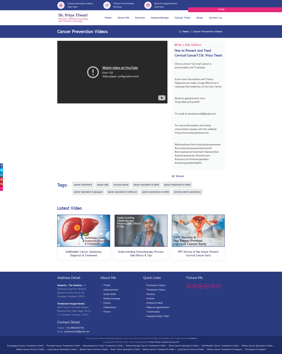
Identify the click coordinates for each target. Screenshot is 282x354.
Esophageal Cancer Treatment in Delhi (25, 345)
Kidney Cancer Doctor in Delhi (30, 349)
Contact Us (215, 17)
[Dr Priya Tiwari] (73, 17)
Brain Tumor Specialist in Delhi (125, 349)
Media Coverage (111, 298)
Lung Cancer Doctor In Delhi (191, 349)
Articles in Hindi (154, 303)
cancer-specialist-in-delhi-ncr (122, 192)
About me (123, 17)
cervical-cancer (121, 184)
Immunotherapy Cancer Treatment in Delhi (146, 345)
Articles (150, 298)
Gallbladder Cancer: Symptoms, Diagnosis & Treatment (84, 253)
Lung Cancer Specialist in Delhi (62, 349)
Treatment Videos (155, 289)
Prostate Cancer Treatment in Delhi (63, 345)
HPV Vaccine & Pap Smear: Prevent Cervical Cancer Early (198, 253)
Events (107, 303)
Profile (106, 285)
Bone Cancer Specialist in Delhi (183, 345)
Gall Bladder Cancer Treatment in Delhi (220, 345)
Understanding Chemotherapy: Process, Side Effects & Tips (141, 253)
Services (140, 17)
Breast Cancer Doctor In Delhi (94, 349)
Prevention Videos (155, 285)
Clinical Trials (182, 17)
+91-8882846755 (75, 327)
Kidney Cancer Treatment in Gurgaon (224, 349)
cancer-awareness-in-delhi (155, 192)
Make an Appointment (157, 307)
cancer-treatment (83, 184)
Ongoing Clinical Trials (157, 316)
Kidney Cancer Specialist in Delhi (257, 345)
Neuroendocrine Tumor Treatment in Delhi (103, 345)
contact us (193, 338)
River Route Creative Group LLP (164, 342)
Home (108, 17)
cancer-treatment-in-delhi (177, 184)
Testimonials (153, 311)
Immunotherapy (160, 17)
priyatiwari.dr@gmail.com (77, 331)
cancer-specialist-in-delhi (146, 184)
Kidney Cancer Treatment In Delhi (158, 349)
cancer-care (103, 184)
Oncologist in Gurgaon (255, 349)
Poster (107, 311)
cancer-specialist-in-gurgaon (88, 192)
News (199, 17)
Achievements (110, 289)
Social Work (109, 294)
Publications (109, 307)
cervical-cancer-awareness (187, 192)
